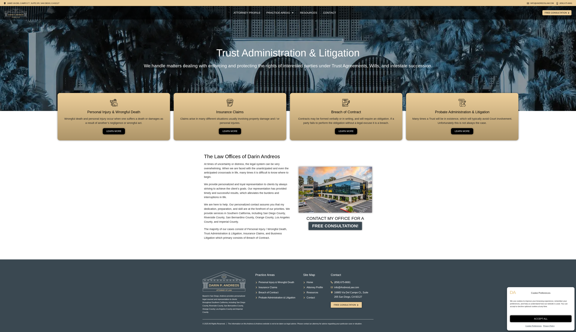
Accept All (541, 318)
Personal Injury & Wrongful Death (113, 112)
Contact (329, 12)
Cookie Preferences (533, 326)
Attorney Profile (247, 12)
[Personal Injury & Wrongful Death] (114, 102)
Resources (308, 12)
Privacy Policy (549, 326)
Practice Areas (278, 12)
